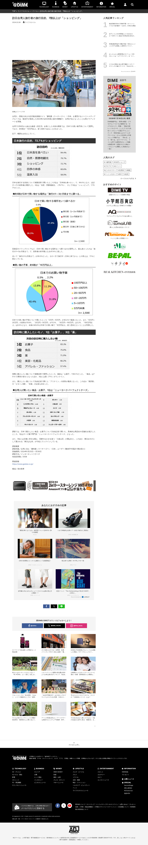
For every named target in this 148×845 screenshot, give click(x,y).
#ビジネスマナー (110, 170)
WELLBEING (128, 788)
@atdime (33, 625)
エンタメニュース (103, 780)
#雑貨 (128, 170)
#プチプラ (107, 166)
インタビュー (38, 780)
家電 (13, 777)
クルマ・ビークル (78, 772)
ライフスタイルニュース (80, 790)
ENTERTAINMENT (107, 769)
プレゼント (125, 774)
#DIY (120, 174)
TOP (14, 11)
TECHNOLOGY (20, 769)
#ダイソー (117, 166)
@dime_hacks (78, 625)
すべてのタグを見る (127, 178)
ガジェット (15, 780)
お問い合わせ (124, 804)
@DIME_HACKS (56, 625)
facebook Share (46, 606)
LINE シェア (61, 606)
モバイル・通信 (17, 774)
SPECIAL (127, 783)
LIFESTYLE (79, 769)
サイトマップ (90, 804)
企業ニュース (129, 779)
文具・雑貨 (76, 780)
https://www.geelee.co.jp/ (22, 464)
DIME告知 (125, 772)
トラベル (34, 11)
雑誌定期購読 (89, 807)
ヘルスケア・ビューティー (81, 785)
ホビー (100, 777)
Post (54, 606)
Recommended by (76, 597)
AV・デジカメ (16, 772)
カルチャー (101, 774)
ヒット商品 (37, 777)
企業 (35, 774)
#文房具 (121, 170)
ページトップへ (74, 745)
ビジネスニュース (40, 782)
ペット (75, 788)
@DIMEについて (80, 804)
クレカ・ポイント (59, 780)
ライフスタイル (23, 11)
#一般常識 (107, 162)
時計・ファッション (79, 782)
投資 (55, 774)
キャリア (37, 772)
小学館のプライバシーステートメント (105, 807)
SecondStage (128, 785)
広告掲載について (123, 807)
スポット (100, 772)
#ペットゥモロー (110, 174)
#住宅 (126, 174)
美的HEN (127, 793)
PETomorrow (128, 790)
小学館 (81, 807)
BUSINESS (40, 769)
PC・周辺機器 (16, 782)
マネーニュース (58, 782)
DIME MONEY (58, 772)
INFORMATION (130, 769)
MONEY (59, 769)
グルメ (75, 774)
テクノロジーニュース (19, 785)
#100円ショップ (119, 162)
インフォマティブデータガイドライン (107, 804)
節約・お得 (57, 777)
